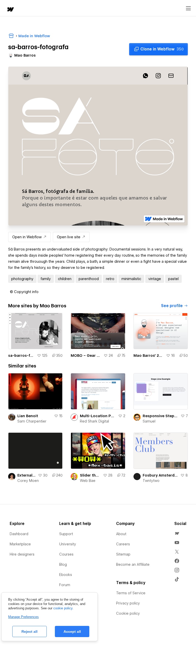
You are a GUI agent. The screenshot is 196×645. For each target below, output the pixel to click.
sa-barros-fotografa (21, 355)
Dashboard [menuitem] (19, 534)
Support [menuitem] (66, 534)
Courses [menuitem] (66, 554)
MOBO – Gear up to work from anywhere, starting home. (86, 355)
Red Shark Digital (94, 421)
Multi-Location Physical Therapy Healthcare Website (98, 416)
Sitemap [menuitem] (123, 554)
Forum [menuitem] (64, 585)
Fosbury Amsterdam (160, 475)
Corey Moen (28, 481)
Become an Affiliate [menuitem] (133, 564)
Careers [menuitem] (123, 544)
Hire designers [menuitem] (22, 554)
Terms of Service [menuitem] (130, 593)
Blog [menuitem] (63, 564)
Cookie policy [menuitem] (128, 613)
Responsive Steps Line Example (161, 416)
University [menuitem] (67, 544)
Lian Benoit (27, 416)
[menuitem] (176, 533)
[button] (24, 292)
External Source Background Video (26, 475)
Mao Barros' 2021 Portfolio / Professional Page (148, 355)
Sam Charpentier (31, 421)
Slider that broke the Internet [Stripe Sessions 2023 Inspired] (90, 475)
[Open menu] (188, 8)
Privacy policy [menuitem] (128, 603)
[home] (10, 9)
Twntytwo (151, 481)
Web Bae (87, 481)
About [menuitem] (121, 534)
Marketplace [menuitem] (20, 544)
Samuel (149, 421)
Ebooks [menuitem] (65, 575)
